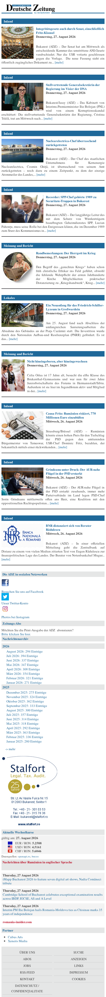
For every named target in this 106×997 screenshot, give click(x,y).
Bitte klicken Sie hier (15, 634)
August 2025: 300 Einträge (24, 710)
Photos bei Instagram (15, 617)
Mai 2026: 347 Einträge (22, 665)
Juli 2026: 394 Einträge (22, 656)
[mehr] (58, 62)
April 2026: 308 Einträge (23, 669)
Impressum (79, 972)
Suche (78, 952)
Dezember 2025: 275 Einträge (26, 692)
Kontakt (27, 979)
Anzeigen (79, 959)
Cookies (79, 979)
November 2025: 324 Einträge (26, 697)
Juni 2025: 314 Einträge (22, 719)
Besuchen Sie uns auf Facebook (22, 591)
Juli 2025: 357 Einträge (22, 715)
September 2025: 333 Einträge (26, 706)
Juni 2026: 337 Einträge (22, 660)
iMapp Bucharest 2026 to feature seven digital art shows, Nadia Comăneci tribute (52, 881)
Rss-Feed (27, 972)
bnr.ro (35, 856)
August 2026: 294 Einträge (24, 651)
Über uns (27, 952)
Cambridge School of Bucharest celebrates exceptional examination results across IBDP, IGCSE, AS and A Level (53, 896)
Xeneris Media (17, 941)
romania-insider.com (17, 921)
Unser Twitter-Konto (14, 603)
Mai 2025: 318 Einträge (22, 723)
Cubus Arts (15, 937)
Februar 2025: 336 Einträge (24, 737)
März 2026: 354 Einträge (23, 674)
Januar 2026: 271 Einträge (24, 682)
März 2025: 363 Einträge (23, 732)
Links (78, 965)
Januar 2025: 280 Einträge (24, 741)
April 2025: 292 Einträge (23, 728)
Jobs (27, 965)
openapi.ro (24, 856)
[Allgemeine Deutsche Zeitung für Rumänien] (35, 8)
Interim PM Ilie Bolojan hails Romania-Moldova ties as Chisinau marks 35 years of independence (52, 912)
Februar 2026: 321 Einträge (24, 678)
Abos (27, 959)
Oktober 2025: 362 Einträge (25, 701)
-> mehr (10, 749)
